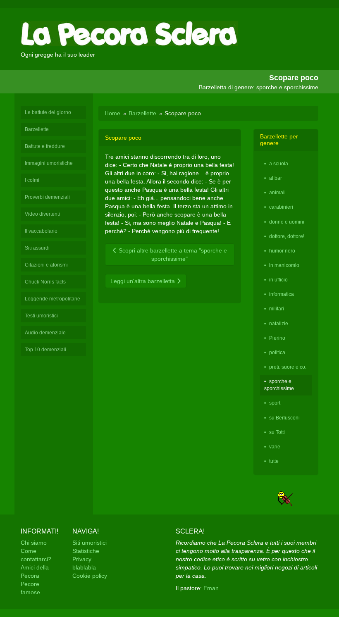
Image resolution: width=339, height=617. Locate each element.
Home (112, 113)
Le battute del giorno (48, 112)
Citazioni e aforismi (46, 265)
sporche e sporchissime (279, 385)
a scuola (278, 164)
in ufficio (278, 280)
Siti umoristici (89, 542)
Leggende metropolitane (52, 299)
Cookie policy (89, 575)
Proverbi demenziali (47, 197)
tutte (274, 461)
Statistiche (85, 551)
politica (277, 352)
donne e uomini (286, 222)
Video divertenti (42, 214)
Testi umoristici (41, 316)
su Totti (277, 432)
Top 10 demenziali (45, 350)
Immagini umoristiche (49, 163)
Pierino (277, 338)
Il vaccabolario (41, 231)
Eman (211, 588)
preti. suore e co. (287, 367)
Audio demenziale (45, 333)
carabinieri (281, 207)
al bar (275, 178)
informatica (281, 294)
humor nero (282, 251)
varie (274, 447)
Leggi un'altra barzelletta (143, 281)
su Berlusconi (284, 418)
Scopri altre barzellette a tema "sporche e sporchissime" (172, 254)
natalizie (278, 323)
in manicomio (284, 265)
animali (277, 192)
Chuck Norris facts (45, 282)
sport (274, 403)
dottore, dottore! (286, 236)
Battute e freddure (45, 146)
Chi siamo (34, 542)
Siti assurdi (37, 248)
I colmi (32, 180)
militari (276, 309)
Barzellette (37, 129)
